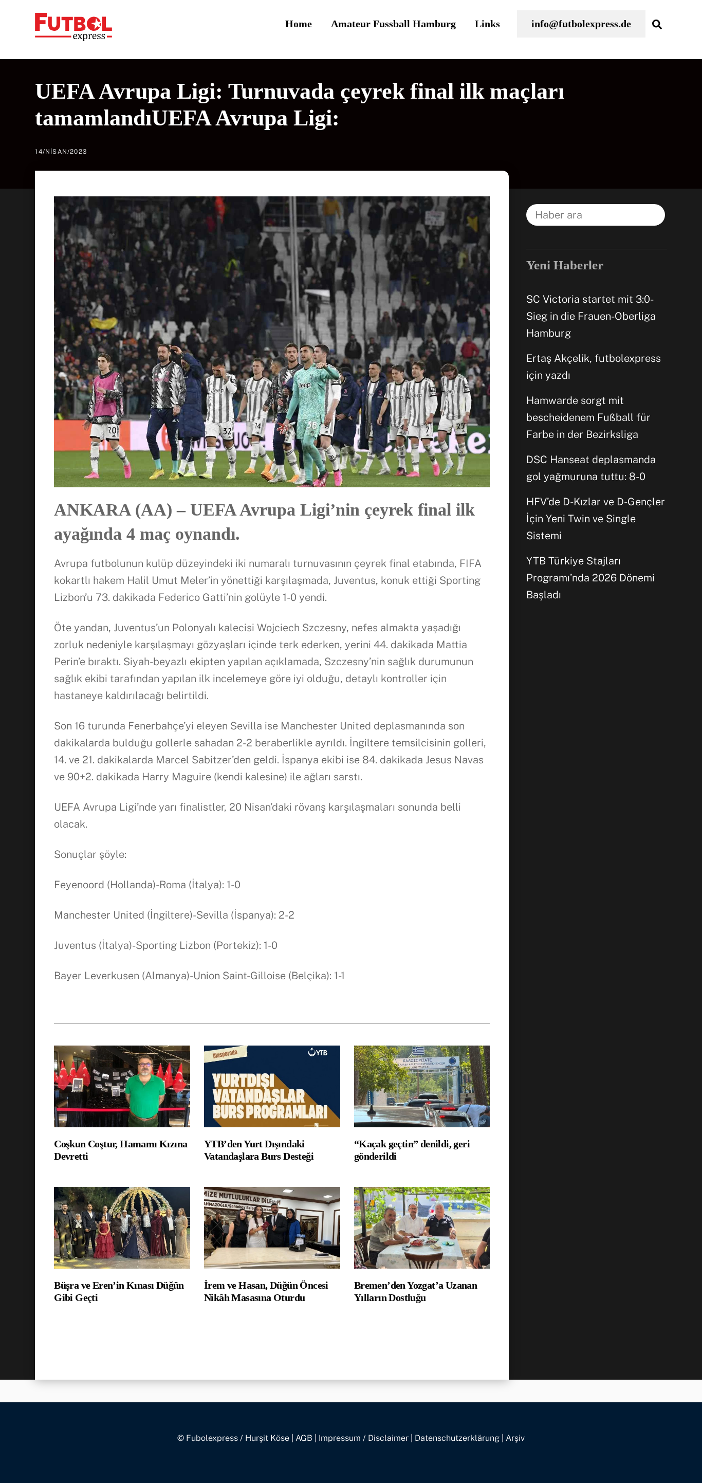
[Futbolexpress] (73, 35)
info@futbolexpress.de (581, 23)
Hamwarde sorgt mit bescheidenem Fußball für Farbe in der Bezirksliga (588, 417)
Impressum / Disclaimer (364, 1438)
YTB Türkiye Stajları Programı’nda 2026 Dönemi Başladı (590, 578)
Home (298, 23)
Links (487, 23)
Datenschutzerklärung (457, 1438)
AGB (303, 1438)
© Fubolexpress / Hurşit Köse (233, 1438)
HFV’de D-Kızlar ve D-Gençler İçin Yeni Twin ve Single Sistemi (595, 519)
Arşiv (515, 1438)
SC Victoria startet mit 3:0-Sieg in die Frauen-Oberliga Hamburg (591, 316)
